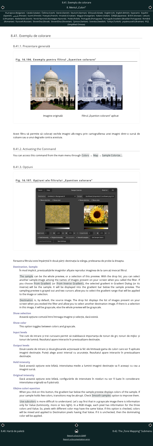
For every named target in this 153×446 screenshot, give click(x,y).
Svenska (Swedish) (97, 21)
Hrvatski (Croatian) (67, 15)
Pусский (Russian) (24, 21)
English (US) (109, 12)
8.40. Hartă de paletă (12, 431)
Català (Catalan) (33, 12)
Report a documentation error (76, 439)
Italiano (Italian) (103, 15)
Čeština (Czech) (48, 12)
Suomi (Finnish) (34, 15)
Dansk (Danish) (62, 12)
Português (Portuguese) (91, 18)
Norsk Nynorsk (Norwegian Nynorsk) (49, 18)
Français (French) (50, 15)
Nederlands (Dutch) (23, 18)
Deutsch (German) (79, 12)
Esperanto (135, 12)
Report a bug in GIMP (76, 435)
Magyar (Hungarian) (86, 15)
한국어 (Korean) (134, 15)
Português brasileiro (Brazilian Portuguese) (122, 18)
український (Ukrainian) (133, 21)
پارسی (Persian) (19, 15)
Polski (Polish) (74, 18)
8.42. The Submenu (132, 431)
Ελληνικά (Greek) (95, 12)
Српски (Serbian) (80, 21)
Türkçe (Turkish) (114, 21)
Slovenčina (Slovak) (41, 21)
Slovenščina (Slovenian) (61, 21)
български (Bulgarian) (15, 12)
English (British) (123, 12)
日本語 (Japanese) (118, 15)
